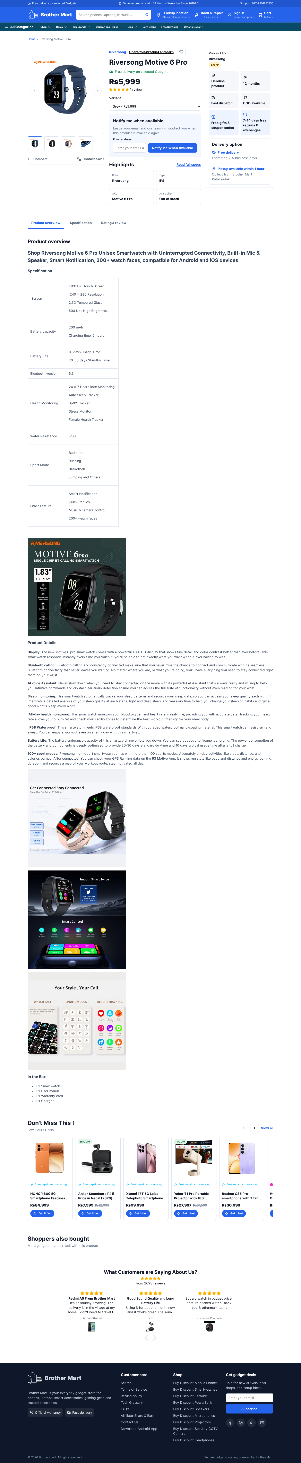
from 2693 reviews (150, 1283)
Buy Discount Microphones (194, 1416)
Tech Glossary (132, 1402)
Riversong (117, 52)
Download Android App (139, 1429)
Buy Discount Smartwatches (195, 1389)
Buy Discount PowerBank (192, 1402)
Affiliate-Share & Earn (137, 1416)
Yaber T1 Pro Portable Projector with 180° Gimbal (191, 1196)
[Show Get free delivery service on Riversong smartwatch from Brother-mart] (85, 143)
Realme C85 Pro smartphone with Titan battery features (240, 1196)
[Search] (147, 14)
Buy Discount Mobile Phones (195, 1383)
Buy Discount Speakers (191, 1409)
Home (31, 39)
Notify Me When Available (172, 148)
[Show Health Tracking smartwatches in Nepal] (35, 143)
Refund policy (131, 1396)
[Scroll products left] (244, 1128)
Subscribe (249, 1409)
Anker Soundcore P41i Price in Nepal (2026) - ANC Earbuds (96, 1196)
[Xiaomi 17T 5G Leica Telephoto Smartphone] (146, 1158)
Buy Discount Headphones (193, 1440)
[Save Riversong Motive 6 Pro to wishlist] (181, 52)
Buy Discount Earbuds (190, 1396)
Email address (122, 139)
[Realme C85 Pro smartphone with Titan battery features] (242, 1158)
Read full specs (189, 164)
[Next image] (97, 91)
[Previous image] (34, 91)
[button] (119, 89)
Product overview (45, 223)
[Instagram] (240, 1422)
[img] (150, 1278)
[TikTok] (251, 1422)
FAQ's (125, 1409)
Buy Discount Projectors (192, 1422)
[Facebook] (230, 1422)
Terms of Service (134, 1389)
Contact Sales (93, 159)
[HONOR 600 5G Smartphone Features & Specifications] (50, 1158)
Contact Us (129, 1422)
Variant (115, 98)
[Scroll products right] (254, 1128)
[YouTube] (262, 1422)
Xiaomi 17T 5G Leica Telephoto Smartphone (144, 1196)
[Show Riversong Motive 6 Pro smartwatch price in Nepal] (51, 143)
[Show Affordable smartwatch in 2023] (68, 143)
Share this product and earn (151, 52)
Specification (81, 223)
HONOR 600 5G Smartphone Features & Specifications (49, 1196)
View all (267, 1128)
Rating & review (114, 223)
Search (126, 1383)
